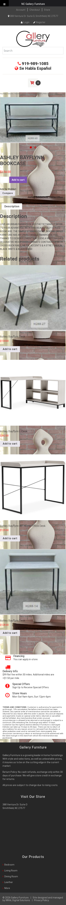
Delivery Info (10, 671)
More (10, 93)
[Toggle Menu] (4, 3)
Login (26, 22)
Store (47, 9)
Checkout (34, 9)
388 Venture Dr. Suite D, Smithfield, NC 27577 (33, 16)
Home (3, 93)
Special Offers (21, 684)
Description (11, 206)
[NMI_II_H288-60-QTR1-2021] (33, 120)
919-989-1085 (35, 63)
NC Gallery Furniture (33, 4)
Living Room (10, 870)
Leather (8, 882)
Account (20, 9)
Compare (7, 193)
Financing (18, 656)
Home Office (21, 93)
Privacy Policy (41, 900)
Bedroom (9, 864)
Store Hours (19, 693)
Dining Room (11, 876)
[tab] (12, 206)
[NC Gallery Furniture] (33, 38)
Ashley (31, 197)
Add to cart (18, 179)
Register (40, 22)
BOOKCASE (42, 197)
